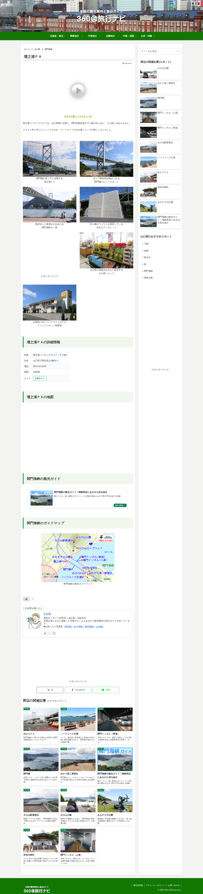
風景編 (68, 626)
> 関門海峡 (146, 271)
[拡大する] (72, 144)
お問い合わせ (174, 885)
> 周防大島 (146, 278)
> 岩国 (144, 251)
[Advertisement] (49, 255)
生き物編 (78, 626)
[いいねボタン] (26, 599)
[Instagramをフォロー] (54, 633)
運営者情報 (138, 885)
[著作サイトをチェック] (45, 633)
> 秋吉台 (145, 257)
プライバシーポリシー (155, 885)
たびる (47, 613)
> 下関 (144, 244)
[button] (178, 51)
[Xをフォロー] (49, 633)
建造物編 (89, 626)
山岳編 (99, 626)
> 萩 (143, 264)
